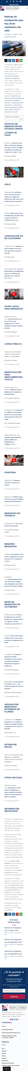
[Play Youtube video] (14, 172)
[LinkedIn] (17, 1)
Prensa (3, 1055)
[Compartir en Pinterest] (17, 60)
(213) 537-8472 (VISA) (7, 1029)
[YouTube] (7, 1)
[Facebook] (10, 1)
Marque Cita (5, 1060)
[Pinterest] (20, 1)
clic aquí (10, 910)
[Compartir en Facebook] (9, 60)
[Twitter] (13, 1)
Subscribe (14, 996)
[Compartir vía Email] (20, 60)
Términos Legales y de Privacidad (10, 1065)
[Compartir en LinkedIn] (13, 60)
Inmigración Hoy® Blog (8, 1063)
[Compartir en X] (5, 60)
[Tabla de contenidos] (20, 119)
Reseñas (4, 1053)
